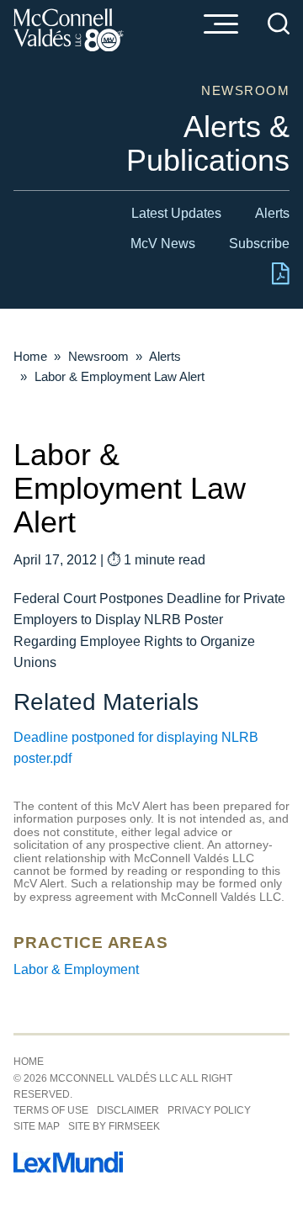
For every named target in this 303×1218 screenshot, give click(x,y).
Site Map (36, 1126)
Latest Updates (176, 213)
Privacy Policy (209, 1110)
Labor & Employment (76, 969)
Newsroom (98, 356)
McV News (162, 243)
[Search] (279, 23)
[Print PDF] (281, 280)
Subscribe (259, 243)
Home (30, 356)
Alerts (272, 213)
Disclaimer (128, 1110)
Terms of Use (50, 1110)
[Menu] (220, 25)
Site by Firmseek (114, 1126)
